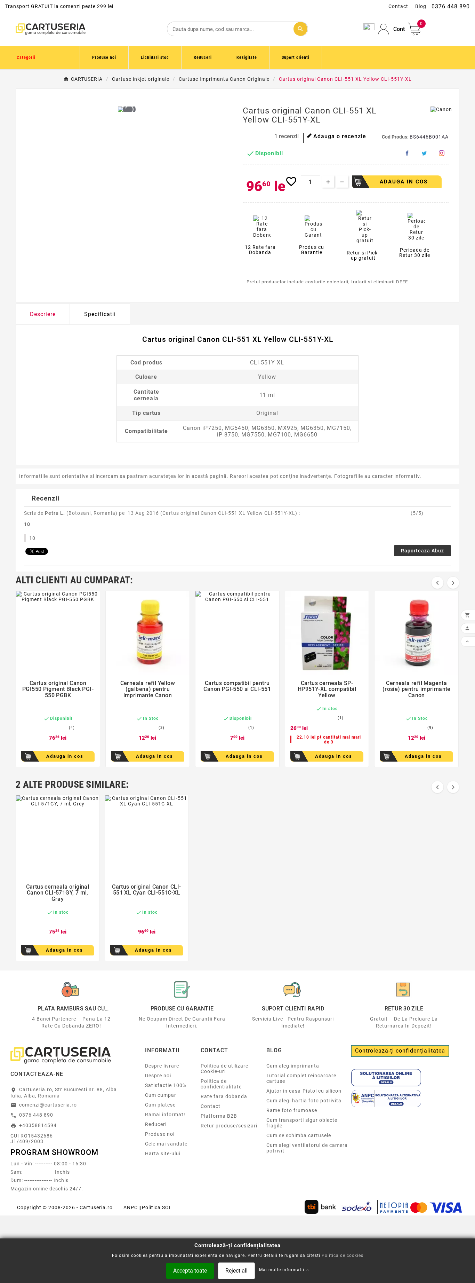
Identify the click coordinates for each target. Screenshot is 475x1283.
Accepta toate (190, 1270)
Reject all (236, 1270)
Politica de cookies (342, 1255)
